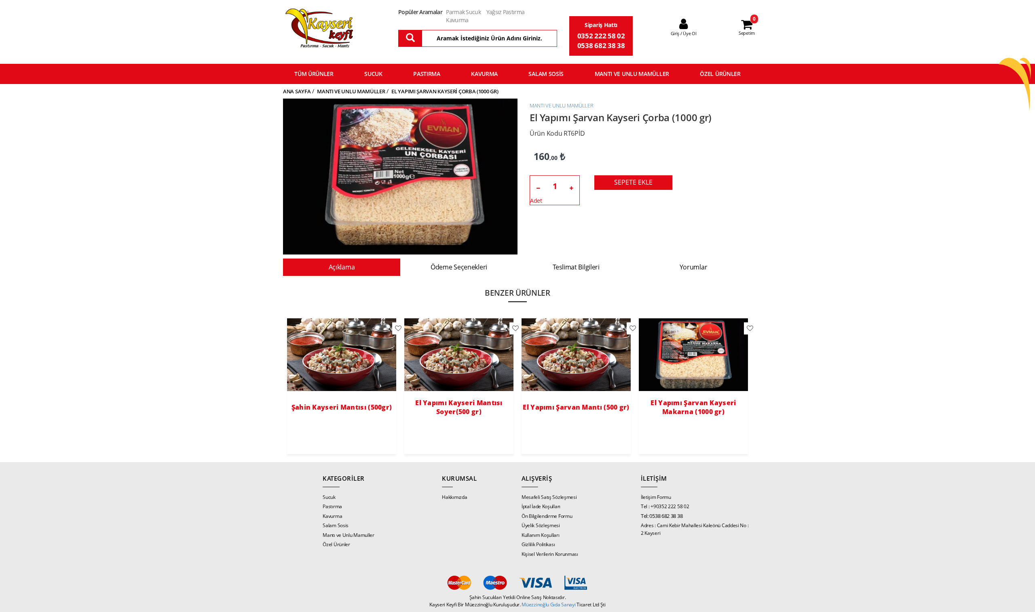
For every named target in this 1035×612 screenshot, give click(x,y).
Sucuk (329, 497)
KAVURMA (484, 74)
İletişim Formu (656, 497)
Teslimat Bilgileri (576, 267)
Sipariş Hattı (601, 25)
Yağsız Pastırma (505, 12)
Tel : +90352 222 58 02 (665, 506)
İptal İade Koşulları (541, 506)
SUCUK (373, 74)
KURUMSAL (459, 478)
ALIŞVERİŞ (537, 478)
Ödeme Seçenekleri (459, 267)
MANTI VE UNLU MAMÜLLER (632, 74)
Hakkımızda (454, 497)
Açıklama (342, 267)
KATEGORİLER (344, 478)
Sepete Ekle (633, 182)
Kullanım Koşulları (541, 535)
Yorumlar (694, 267)
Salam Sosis (336, 525)
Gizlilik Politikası (538, 544)
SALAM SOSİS (546, 74)
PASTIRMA (426, 74)
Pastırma (332, 506)
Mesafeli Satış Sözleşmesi (549, 497)
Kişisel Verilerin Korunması (550, 554)
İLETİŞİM (654, 478)
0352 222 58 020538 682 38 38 (601, 40)
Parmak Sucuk (463, 12)
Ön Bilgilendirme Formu (547, 516)
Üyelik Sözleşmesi (541, 525)
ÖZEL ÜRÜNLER (720, 74)
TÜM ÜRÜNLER (314, 74)
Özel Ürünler (336, 544)
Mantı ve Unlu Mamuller (348, 535)
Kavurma (457, 20)
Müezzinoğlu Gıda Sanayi (549, 604)
